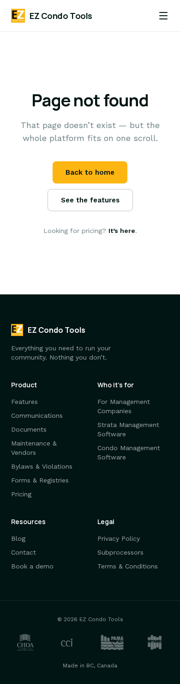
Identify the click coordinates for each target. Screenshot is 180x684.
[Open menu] (163, 15)
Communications (37, 415)
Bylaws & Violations (41, 466)
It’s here (121, 230)
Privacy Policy (118, 538)
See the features (90, 200)
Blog (18, 538)
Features (24, 401)
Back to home (90, 172)
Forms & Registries (40, 480)
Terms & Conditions (127, 566)
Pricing (21, 494)
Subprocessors (120, 552)
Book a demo (32, 566)
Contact (23, 552)
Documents (29, 429)
